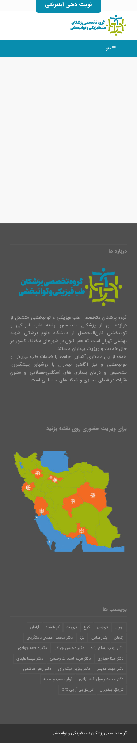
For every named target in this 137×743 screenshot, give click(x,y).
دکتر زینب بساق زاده (107, 648)
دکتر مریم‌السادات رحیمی (70, 659)
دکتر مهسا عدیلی (110, 669)
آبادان (34, 627)
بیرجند (71, 627)
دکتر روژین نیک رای (74, 669)
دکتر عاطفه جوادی (32, 648)
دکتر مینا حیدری (110, 659)
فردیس (102, 627)
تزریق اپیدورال (111, 690)
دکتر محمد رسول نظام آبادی (101, 679)
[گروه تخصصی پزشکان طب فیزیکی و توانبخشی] (80, 25)
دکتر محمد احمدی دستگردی (50, 638)
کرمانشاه (53, 627)
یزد (82, 638)
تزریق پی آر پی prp (77, 690)
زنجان (118, 638)
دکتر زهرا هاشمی (37, 669)
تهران (119, 627)
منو (108, 48)
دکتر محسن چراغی (69, 648)
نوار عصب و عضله (57, 679)
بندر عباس (99, 638)
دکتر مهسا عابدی (29, 659)
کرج (87, 627)
